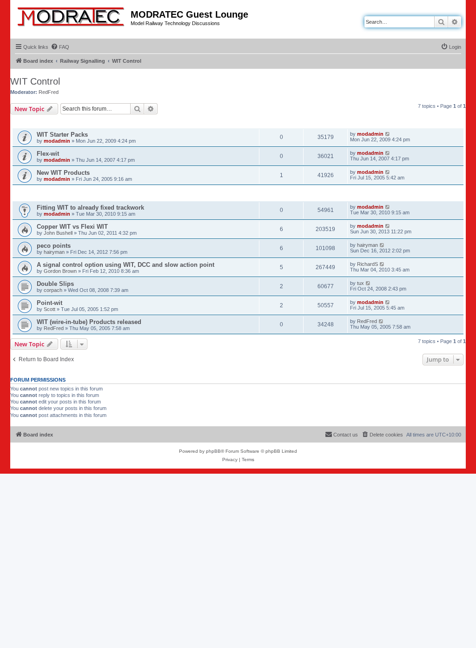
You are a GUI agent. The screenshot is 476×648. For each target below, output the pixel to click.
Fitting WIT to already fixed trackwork (90, 207)
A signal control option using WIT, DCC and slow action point (125, 264)
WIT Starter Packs (62, 134)
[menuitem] (60, 47)
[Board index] (72, 14)
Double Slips (55, 283)
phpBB (213, 451)
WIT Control (35, 81)
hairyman (54, 252)
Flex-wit (48, 153)
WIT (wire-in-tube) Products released (89, 321)
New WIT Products (63, 172)
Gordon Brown (60, 271)
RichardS (367, 264)
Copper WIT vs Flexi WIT (72, 226)
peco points (54, 245)
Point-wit (49, 302)
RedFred (49, 92)
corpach (53, 290)
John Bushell (58, 233)
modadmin (57, 141)
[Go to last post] (388, 134)
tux (360, 283)
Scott (49, 309)
